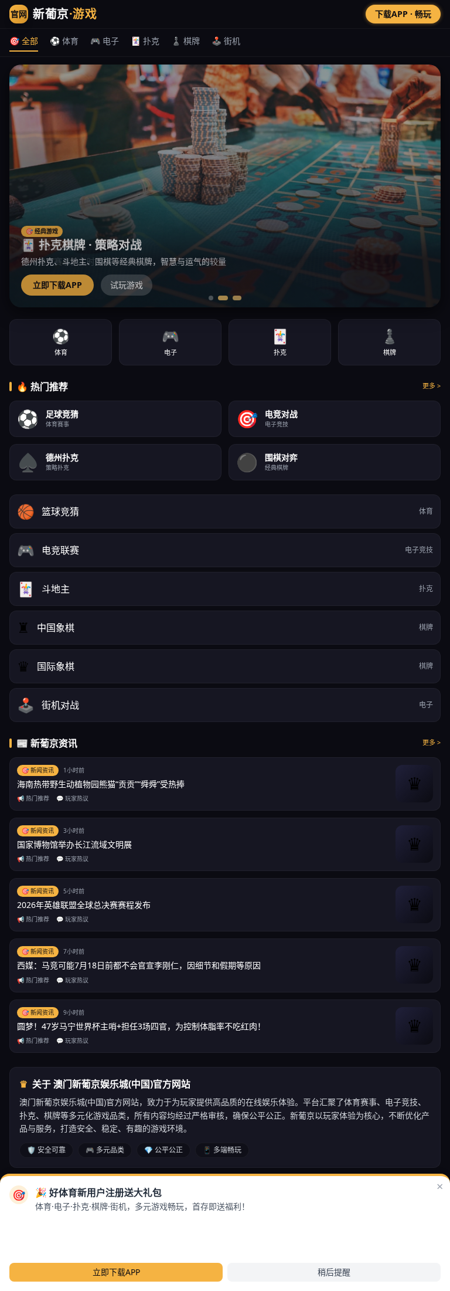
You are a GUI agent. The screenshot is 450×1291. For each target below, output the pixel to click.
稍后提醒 (334, 1272)
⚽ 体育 (64, 40)
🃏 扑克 (145, 40)
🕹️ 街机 (226, 40)
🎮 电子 (104, 40)
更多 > (431, 385)
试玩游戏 (126, 284)
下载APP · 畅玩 (403, 13)
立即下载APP (57, 284)
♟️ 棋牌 (185, 40)
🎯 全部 (23, 40)
